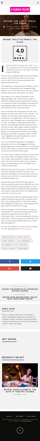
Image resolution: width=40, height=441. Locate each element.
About (9, 416)
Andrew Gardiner (8, 237)
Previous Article (20, 286)
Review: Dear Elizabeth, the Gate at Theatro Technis (20, 391)
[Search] (38, 2)
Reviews (18, 28)
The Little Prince (8, 248)
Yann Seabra (23, 248)
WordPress (26, 421)
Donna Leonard (8, 241)
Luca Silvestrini (21, 244)
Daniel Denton (23, 237)
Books (27, 26)
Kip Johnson (6, 244)
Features (31, 416)
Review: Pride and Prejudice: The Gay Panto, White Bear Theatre (20, 298)
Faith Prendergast (24, 241)
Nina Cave (9, 26)
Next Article (20, 294)
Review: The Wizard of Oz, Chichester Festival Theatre (20, 290)
